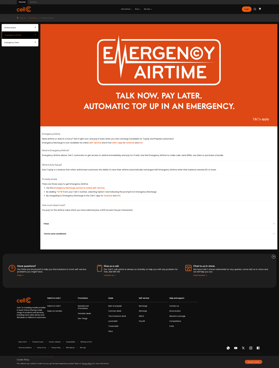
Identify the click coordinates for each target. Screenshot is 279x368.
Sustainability (70, 342)
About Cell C (22, 342)
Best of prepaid (115, 306)
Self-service (144, 298)
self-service (95, 142)
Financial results (37, 342)
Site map (83, 347)
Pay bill (142, 321)
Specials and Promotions (83, 307)
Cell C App (117, 142)
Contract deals (114, 311)
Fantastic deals (84, 313)
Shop (137, 9)
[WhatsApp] (229, 348)
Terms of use (41, 347)
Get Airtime (33, 18)
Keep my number (54, 311)
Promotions (83, 298)
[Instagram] (251, 348)
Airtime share (10, 27)
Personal (22, 2)
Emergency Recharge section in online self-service (79, 188)
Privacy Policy (56, 347)
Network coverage (177, 316)
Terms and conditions (55, 233)
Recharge (143, 306)
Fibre (110, 331)
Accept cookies (253, 362)
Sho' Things (82, 318)
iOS (141, 142)
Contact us (109, 275)
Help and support (176, 298)
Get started (125, 9)
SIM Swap (143, 311)
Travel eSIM (113, 326)
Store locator (199, 275)
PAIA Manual (70, 347)
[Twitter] (244, 348)
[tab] (158, 223)
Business (33, 2)
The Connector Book (117, 316)
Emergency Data (11, 42)
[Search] (255, 9)
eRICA (141, 316)
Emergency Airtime (13, 35)
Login (246, 9)
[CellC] (24, 9)
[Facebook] (259, 348)
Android (130, 142)
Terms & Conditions (25, 347)
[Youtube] (236, 348)
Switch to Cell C (54, 298)
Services (147, 9)
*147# (60, 191)
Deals (110, 298)
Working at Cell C (86, 342)
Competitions (175, 321)
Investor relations (55, 342)
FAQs (46, 223)
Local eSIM (112, 321)
